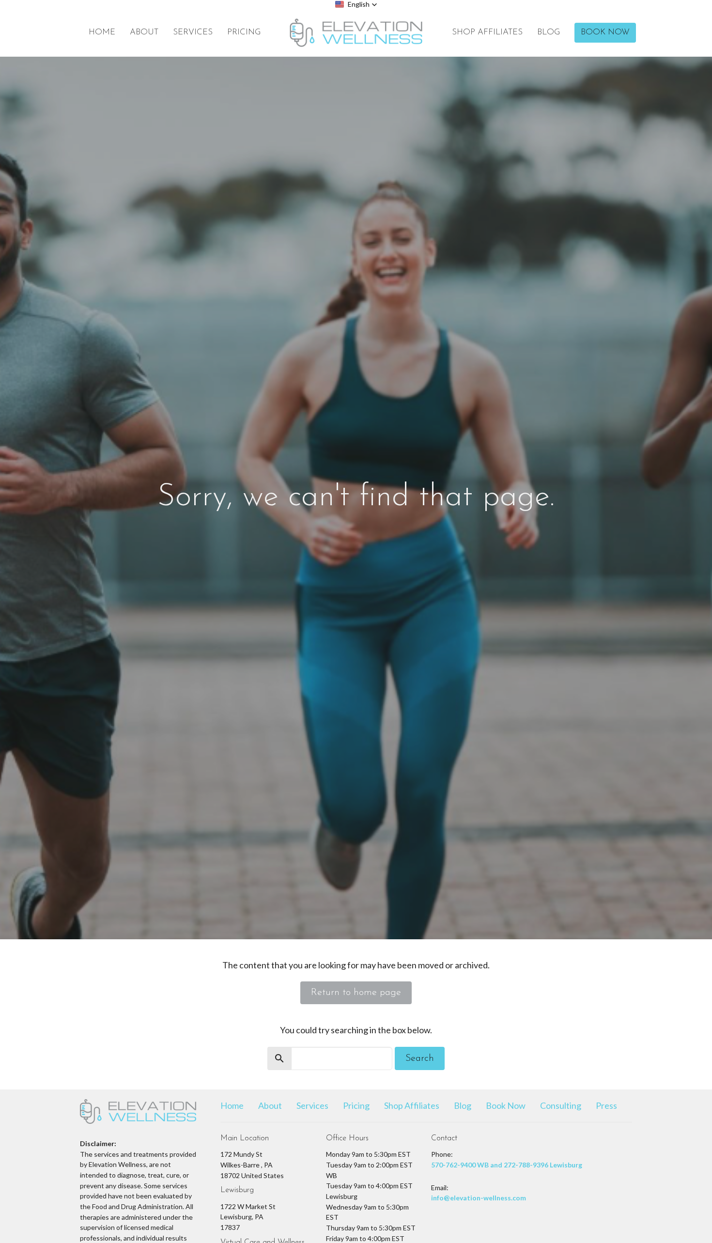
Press (606, 1105)
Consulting (560, 1105)
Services (193, 32)
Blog (548, 32)
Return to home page (356, 992)
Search (419, 1058)
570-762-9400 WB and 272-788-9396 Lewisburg (506, 1165)
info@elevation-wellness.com (478, 1198)
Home (102, 32)
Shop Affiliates (487, 32)
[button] (356, 4)
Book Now (605, 32)
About (144, 32)
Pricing (244, 32)
